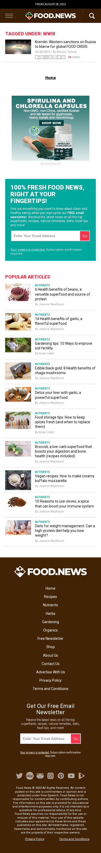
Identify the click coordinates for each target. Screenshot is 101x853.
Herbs (50, 613)
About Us (50, 655)
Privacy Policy (50, 680)
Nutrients (50, 605)
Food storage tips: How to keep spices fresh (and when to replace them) (62, 422)
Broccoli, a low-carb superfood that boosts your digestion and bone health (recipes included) (63, 451)
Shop (50, 647)
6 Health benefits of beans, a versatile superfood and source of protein (62, 294)
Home (50, 588)
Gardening (50, 622)
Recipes (50, 597)
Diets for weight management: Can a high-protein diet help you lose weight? (65, 530)
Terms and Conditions (50, 689)
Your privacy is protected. (27, 249)
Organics (50, 630)
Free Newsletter (50, 638)
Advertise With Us (50, 672)
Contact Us (51, 664)
